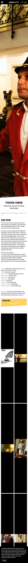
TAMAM (4, 560)
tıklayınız (14, 557)
